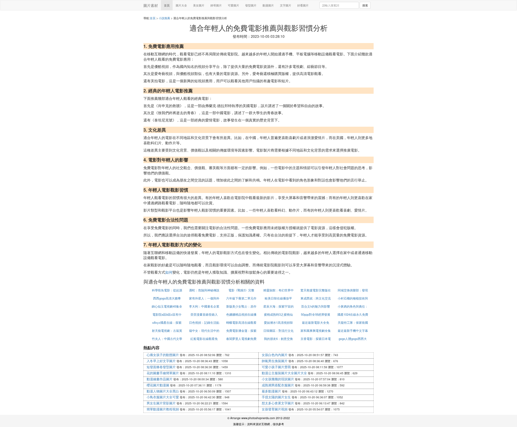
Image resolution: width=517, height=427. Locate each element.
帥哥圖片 (216, 5)
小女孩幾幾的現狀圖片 (278, 379)
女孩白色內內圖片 (275, 354)
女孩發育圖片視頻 (275, 409)
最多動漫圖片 (271, 391)
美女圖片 (198, 5)
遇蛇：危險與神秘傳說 (204, 290)
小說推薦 (164, 18)
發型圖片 (250, 5)
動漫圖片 (268, 5)
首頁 (167, 5)
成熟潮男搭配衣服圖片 (278, 385)
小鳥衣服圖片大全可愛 (163, 397)
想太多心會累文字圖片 (278, 403)
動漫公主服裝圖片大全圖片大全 (284, 373)
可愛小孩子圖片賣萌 (276, 367)
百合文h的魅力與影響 (315, 306)
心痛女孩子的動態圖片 (163, 354)
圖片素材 (150, 5)
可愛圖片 (233, 5)
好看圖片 (303, 5)
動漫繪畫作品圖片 (159, 379)
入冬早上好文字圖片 (161, 360)
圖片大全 (181, 5)
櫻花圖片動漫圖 (158, 385)
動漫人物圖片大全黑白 (163, 391)
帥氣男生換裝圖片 (275, 360)
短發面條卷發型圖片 (161, 367)
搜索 (365, 5)
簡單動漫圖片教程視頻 (163, 409)
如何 (168, 272)
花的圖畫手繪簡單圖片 (163, 373)
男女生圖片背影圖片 (161, 403)
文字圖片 (285, 5)
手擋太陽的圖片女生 (276, 397)
